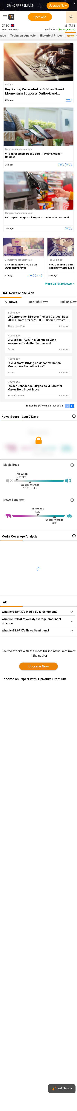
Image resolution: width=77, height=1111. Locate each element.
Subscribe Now (20, 744)
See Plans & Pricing (50, 744)
